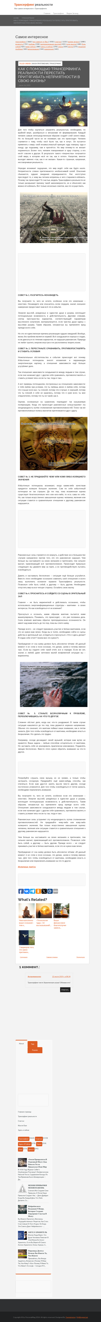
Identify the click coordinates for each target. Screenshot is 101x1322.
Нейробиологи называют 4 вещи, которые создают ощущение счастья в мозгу (37, 1211)
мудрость (19, 44)
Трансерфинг (58, 13)
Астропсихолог (34, 976)
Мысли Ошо (22, 1125)
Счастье (21, 1121)
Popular (35, 1050)
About (21, 1043)
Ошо (20, 1149)
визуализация (33, 49)
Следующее (23, 957)
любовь (32, 44)
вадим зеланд (74, 42)
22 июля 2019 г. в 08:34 (61, 976)
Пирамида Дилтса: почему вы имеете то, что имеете (37, 1253)
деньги (31, 1149)
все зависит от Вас (40, 42)
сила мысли (71, 44)
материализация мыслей (51, 44)
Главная (47, 13)
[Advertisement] (51, 272)
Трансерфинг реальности (27, 1116)
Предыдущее (80, 957)
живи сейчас (31, 47)
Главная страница (52, 957)
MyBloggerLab (82, 1317)
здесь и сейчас (47, 47)
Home (16, 18)
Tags (32, 1044)
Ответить (65, 990)
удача (60, 47)
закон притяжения (40, 64)
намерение (49, 49)
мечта (70, 47)
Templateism (71, 1317)
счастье (58, 42)
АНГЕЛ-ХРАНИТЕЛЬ (37, 1232)
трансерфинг (28, 18)
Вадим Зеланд (72, 13)
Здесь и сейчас (23, 1130)
